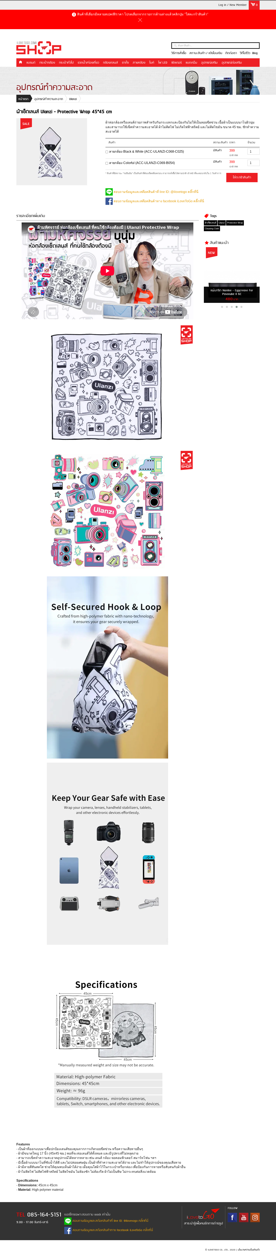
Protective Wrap (235, 222)
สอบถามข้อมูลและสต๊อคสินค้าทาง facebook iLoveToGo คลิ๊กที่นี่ (158, 201)
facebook (232, 1217)
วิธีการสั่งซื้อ (178, 53)
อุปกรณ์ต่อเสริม (232, 62)
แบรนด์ (30, 62)
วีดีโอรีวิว (245, 53)
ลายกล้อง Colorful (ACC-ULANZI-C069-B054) (142, 163)
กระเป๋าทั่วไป (66, 62)
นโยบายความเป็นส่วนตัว (249, 1250)
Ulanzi (73, 99)
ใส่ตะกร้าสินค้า (242, 177)
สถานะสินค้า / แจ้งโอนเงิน (205, 53)
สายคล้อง (139, 62)
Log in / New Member (232, 5)
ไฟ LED (162, 62)
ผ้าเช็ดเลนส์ (210, 222)
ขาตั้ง (125, 62)
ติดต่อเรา (231, 53)
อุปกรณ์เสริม (209, 62)
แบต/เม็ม (191, 62)
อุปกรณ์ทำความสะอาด (48, 99)
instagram (255, 1217)
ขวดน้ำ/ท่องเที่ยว (88, 62)
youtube (243, 1217)
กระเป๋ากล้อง (47, 62)
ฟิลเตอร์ (176, 62)
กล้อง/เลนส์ (110, 62)
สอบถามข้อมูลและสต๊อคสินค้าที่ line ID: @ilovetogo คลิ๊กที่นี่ (155, 192)
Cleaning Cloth (212, 228)
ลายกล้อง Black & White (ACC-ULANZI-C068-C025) (146, 151)
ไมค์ (151, 62)
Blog (255, 53)
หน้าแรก (20, 62)
